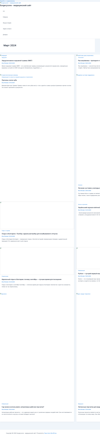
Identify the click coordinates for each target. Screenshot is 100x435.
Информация (81, 270)
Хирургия (4, 57)
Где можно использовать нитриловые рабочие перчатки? (23, 407)
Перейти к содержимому (7, 1)
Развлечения (5, 276)
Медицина (80, 403)
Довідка (5, 34)
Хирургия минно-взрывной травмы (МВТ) (17, 60)
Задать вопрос (7, 28)
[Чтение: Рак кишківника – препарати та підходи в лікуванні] (84, 55)
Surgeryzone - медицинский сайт (15, 5)
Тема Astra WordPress (50, 433)
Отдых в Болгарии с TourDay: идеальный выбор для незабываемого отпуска (29, 234)
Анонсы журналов (82, 204)
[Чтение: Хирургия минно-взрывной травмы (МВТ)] (3, 55)
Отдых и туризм (6, 230)
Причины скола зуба (9, 80)
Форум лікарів (7, 23)
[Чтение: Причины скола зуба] (9, 75)
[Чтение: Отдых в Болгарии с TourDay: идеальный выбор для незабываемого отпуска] (37, 228)
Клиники (80, 185)
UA (4, 11)
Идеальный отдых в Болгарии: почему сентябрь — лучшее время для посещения (31, 279)
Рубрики (5, 17)
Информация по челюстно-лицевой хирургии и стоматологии (17, 77)
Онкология (80, 57)
